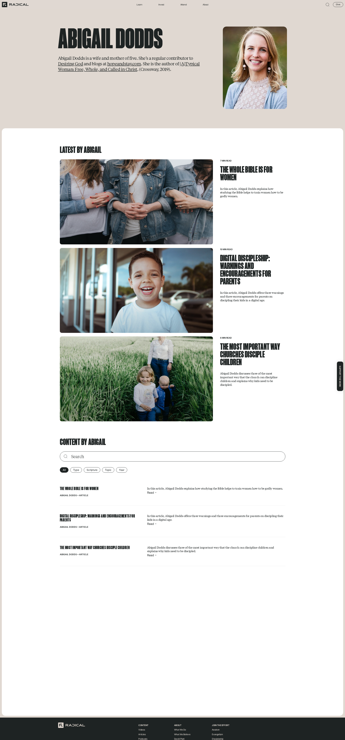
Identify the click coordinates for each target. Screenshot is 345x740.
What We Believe (182, 734)
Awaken (216, 729)
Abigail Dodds (68, 495)
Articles (142, 734)
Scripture (92, 469)
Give (338, 4)
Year (121, 469)
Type (76, 469)
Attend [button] (183, 4)
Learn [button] (139, 4)
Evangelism (217, 734)
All (64, 469)
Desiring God (70, 63)
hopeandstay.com (124, 63)
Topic (108, 469)
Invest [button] (161, 4)
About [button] (205, 4)
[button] (327, 4)
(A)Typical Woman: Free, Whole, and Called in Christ (129, 66)
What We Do (180, 729)
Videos (141, 729)
